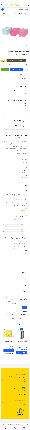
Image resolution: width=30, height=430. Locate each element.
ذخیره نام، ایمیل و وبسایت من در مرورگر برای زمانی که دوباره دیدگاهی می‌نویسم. (15, 298)
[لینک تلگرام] (21, 78)
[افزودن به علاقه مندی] (18, 330)
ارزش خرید (24, 249)
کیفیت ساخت (23, 251)
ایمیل (25, 291)
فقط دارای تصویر (21, 314)
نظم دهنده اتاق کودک (11, 14)
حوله (6, 343)
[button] (21, 352)
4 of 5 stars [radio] (14, 246)
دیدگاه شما (24, 256)
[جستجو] (2, 9)
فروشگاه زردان (9, 194)
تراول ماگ (20, 343)
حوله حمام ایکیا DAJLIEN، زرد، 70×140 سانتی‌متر (8, 340)
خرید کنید (5, 69)
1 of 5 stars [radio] (18, 246)
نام (26, 285)
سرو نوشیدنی (24, 343)
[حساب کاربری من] (1, 5)
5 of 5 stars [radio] (13, 246)
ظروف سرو (25, 344)
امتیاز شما (24, 246)
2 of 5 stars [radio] (17, 246)
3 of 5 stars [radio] (16, 246)
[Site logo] (15, 5)
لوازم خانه (17, 202)
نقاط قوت (24, 272)
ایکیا (25, 57)
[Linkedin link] (23, 78)
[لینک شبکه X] (27, 78)
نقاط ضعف (24, 279)
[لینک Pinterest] (25, 78)
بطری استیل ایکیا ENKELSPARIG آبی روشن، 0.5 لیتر (22, 341)
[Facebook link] (28, 78)
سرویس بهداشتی (10, 343)
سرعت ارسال (24, 253)
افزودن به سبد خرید (16, 69)
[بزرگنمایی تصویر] (26, 45)
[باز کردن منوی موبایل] (28, 5)
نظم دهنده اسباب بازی (23, 14)
